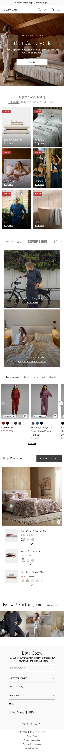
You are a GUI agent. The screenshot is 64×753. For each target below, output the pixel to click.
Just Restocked (49, 377)
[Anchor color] (37, 423)
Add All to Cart (49, 458)
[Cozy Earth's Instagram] (23, 724)
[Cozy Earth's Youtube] (36, 724)
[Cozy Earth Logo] (12, 10)
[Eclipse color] (15, 423)
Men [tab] (45, 102)
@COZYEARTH (54, 605)
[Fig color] (19, 423)
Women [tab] (37, 102)
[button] (39, 9)
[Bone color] (11, 423)
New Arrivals (14, 377)
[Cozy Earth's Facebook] (28, 724)
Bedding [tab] (26, 102)
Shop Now (32, 62)
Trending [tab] (14, 102)
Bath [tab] (53, 102)
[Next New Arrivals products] (61, 403)
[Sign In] (45, 10)
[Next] (58, 522)
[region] (32, 558)
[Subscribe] (51, 668)
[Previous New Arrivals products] (3, 403)
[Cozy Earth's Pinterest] (40, 724)
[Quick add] (25, 416)
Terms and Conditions (32, 740)
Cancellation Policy (32, 748)
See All (32, 443)
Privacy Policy (32, 736)
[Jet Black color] (7, 423)
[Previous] (52, 522)
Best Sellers (31, 377)
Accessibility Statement (32, 744)
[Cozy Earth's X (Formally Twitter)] (32, 724)
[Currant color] (3, 423)
